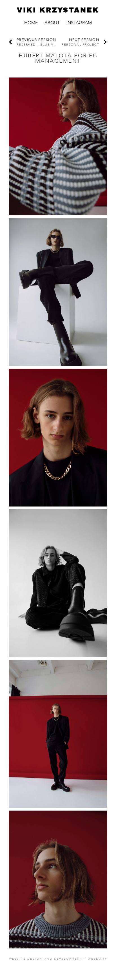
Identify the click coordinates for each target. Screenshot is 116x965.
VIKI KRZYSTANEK (58, 10)
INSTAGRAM (79, 23)
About (52, 23)
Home (31, 23)
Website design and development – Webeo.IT (58, 959)
